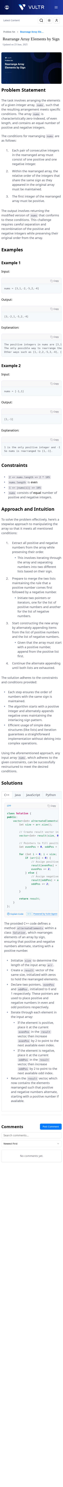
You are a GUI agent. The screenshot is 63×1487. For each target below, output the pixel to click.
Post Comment (51, 1126)
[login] (7, 7)
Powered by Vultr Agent (45, 913)
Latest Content (11, 20)
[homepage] (31, 7)
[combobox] (31, 1143)
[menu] (56, 7)
